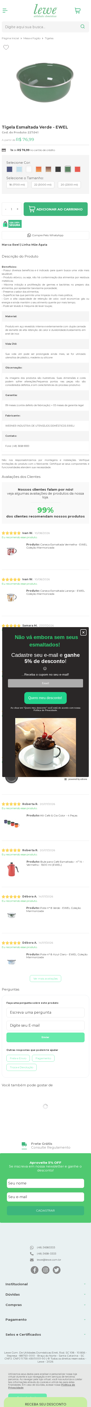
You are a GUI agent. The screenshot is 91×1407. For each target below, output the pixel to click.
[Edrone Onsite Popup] (45, 703)
